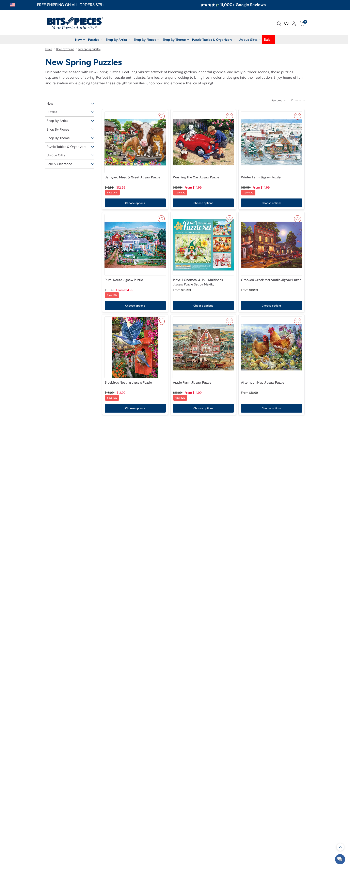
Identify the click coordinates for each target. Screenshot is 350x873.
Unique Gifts (56, 155)
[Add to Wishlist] (161, 116)
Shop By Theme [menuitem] (174, 40)
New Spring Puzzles (89, 49)
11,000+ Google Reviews (243, 5)
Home (48, 49)
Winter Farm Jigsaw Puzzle (261, 177)
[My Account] (294, 23)
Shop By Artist (57, 121)
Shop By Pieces (58, 129)
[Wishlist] (286, 23)
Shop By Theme (65, 49)
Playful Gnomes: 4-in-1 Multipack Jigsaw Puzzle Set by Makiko (198, 282)
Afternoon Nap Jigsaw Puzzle (262, 382)
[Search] (279, 23)
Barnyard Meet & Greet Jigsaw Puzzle (132, 177)
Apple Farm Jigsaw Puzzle (192, 382)
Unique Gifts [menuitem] (248, 40)
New (50, 103)
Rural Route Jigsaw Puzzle (124, 280)
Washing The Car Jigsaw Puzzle (196, 177)
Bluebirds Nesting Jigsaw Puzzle (128, 382)
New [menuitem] (78, 40)
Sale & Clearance (59, 164)
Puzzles (52, 112)
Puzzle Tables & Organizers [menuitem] (212, 40)
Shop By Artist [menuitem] (116, 40)
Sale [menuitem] (267, 39)
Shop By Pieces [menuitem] (144, 40)
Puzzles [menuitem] (93, 40)
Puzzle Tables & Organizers (66, 147)
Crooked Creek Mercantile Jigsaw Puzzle (271, 280)
